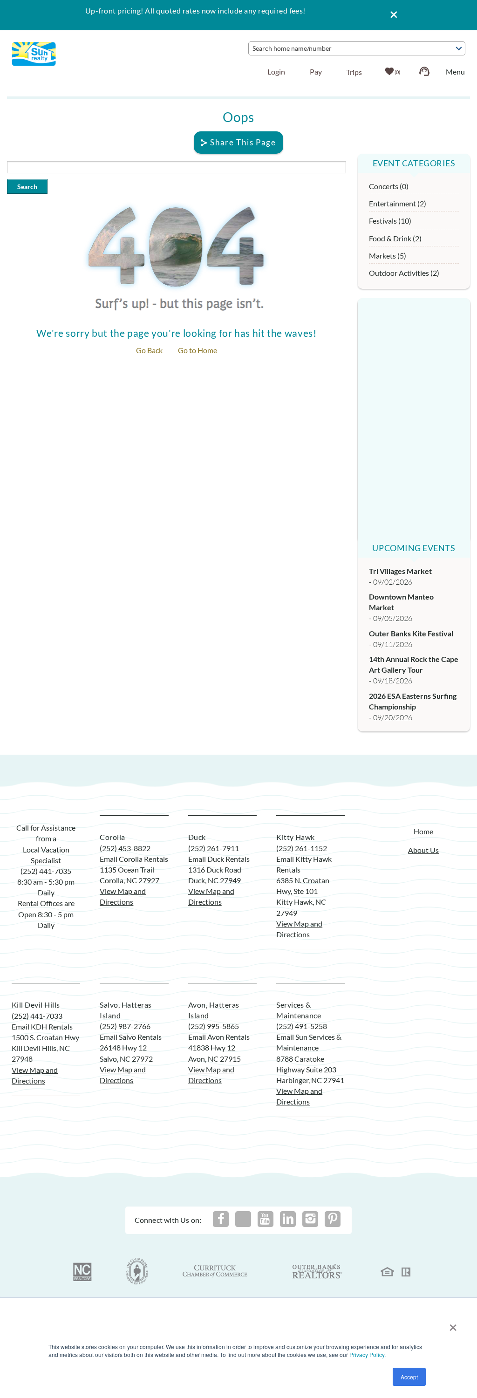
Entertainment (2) (397, 203)
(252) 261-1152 (301, 848)
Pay (316, 71)
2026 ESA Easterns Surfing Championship (413, 701)
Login (276, 71)
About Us (423, 850)
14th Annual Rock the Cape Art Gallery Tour (413, 664)
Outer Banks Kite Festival (411, 633)
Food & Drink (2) (395, 238)
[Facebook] (221, 1219)
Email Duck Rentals (219, 858)
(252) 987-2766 (125, 1026)
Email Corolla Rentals (134, 858)
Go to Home (197, 350)
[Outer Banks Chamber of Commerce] (137, 1271)
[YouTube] (265, 1219)
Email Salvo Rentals (131, 1036)
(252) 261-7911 (213, 848)
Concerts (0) (389, 186)
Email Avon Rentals (219, 1036)
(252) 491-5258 (301, 1026)
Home (423, 831)
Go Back (149, 350)
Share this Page (243, 142)
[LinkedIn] (288, 1219)
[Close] (390, 15)
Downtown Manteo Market (401, 602)
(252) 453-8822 (125, 848)
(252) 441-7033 (37, 1015)
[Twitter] (243, 1219)
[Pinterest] (333, 1219)
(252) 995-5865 (213, 1026)
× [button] (453, 1324)
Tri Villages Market (400, 570)
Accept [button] (409, 1377)
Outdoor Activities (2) (404, 272)
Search (27, 187)
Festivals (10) (390, 220)
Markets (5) (387, 255)
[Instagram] (310, 1219)
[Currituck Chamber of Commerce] (215, 1271)
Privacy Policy (366, 1354)
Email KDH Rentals (42, 1026)
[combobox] (356, 48)
